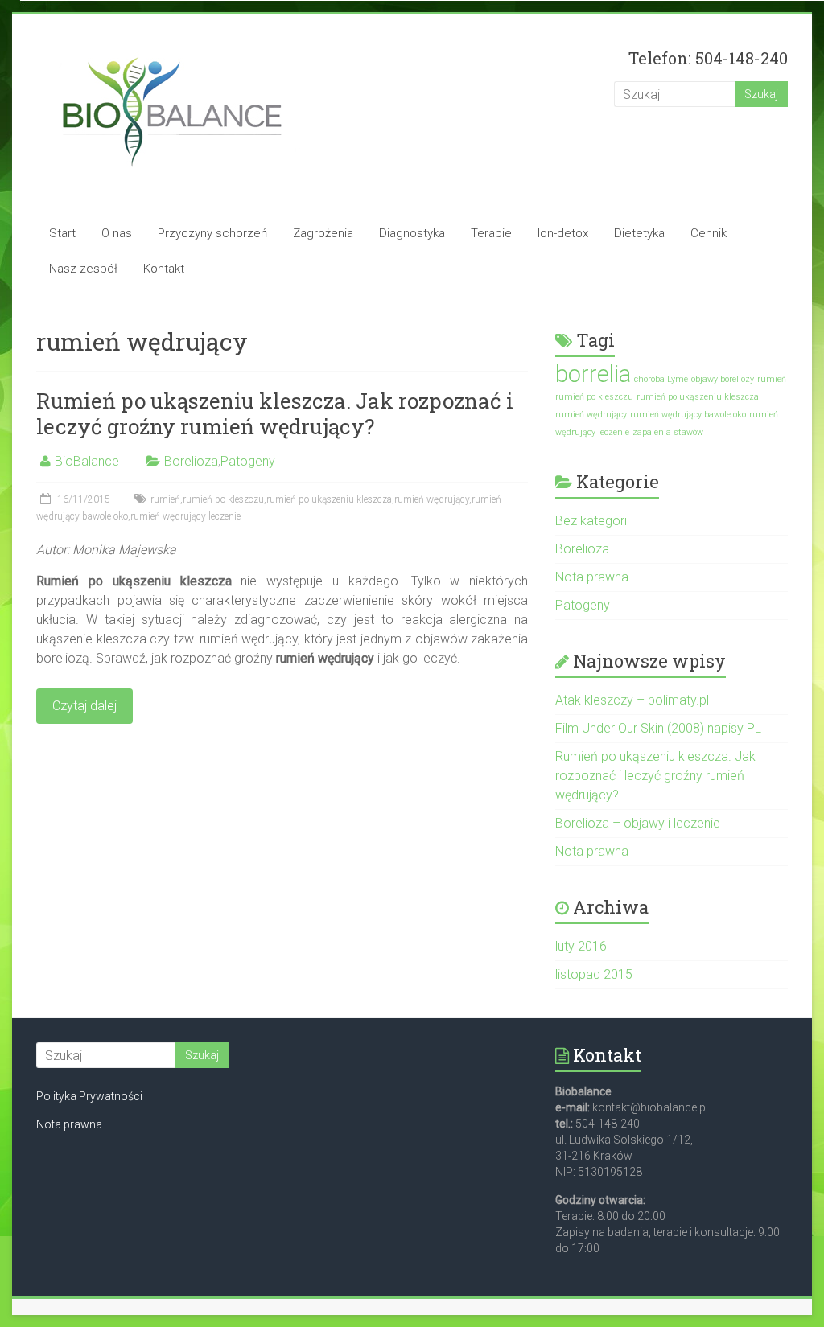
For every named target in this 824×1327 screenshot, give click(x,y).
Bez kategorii (592, 520)
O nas (116, 233)
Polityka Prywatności (89, 1096)
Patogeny (247, 461)
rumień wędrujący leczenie (185, 516)
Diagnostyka (412, 233)
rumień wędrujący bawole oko (688, 414)
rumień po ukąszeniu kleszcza (329, 499)
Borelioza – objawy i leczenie (637, 823)
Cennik (708, 233)
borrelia (593, 374)
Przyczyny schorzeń (212, 233)
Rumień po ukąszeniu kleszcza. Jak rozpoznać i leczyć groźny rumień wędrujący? (274, 413)
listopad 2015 (593, 974)
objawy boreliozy (722, 379)
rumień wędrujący (431, 499)
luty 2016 (581, 946)
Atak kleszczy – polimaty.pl (632, 700)
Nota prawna (591, 577)
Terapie (491, 233)
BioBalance (87, 461)
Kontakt (163, 268)
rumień (165, 499)
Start (62, 233)
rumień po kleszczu (223, 499)
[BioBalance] (171, 46)
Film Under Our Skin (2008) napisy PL (658, 728)
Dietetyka (639, 233)
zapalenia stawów (667, 432)
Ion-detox (563, 233)
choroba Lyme (661, 379)
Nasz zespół (83, 268)
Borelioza (191, 461)
